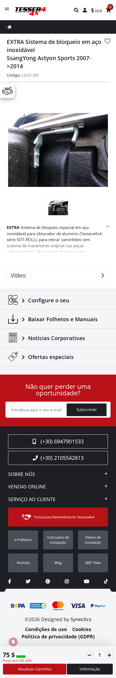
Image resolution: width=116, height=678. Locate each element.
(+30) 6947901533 (62, 441)
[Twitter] (28, 581)
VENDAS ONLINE (27, 487)
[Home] (9, 26)
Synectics (80, 619)
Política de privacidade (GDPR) (58, 636)
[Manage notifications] (13, 642)
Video (18, 275)
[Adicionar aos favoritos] (107, 41)
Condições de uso (46, 629)
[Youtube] (86, 581)
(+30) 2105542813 (62, 457)
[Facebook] (9, 581)
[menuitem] (76, 10)
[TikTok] (106, 581)
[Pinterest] (48, 581)
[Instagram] (67, 581)
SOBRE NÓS (21, 474)
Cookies (81, 629)
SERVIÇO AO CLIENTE (32, 499)
